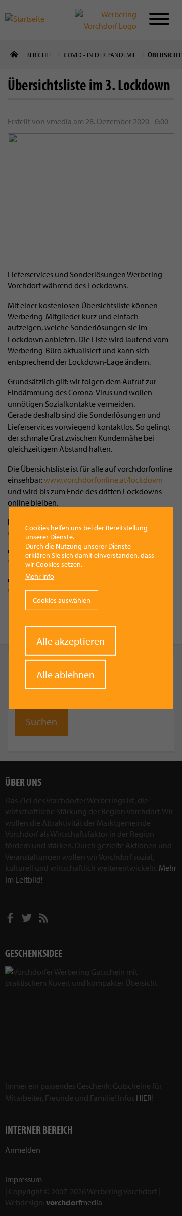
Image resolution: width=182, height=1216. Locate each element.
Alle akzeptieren (70, 641)
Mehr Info (39, 576)
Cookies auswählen (61, 600)
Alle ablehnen (65, 674)
